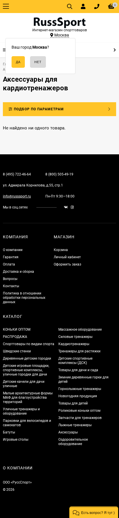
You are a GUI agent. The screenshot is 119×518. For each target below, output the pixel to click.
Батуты (9, 432)
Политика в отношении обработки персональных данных (24, 297)
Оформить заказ (67, 264)
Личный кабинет (67, 257)
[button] (93, 512)
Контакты (11, 286)
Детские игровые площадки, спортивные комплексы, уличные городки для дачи (26, 370)
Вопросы (10, 279)
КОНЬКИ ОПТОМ (16, 329)
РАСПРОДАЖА (15, 337)
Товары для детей (73, 403)
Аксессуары (68, 432)
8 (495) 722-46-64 (17, 174)
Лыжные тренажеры (75, 425)
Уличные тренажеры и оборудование (21, 411)
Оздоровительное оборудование (73, 442)
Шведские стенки (17, 351)
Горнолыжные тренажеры (79, 389)
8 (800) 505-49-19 (59, 174)
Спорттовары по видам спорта (28, 344)
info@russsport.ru (17, 196)
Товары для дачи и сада (78, 370)
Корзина (61, 250)
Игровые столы (15, 440)
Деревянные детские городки (27, 358)
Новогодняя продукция (77, 396)
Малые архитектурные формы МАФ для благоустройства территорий (28, 397)
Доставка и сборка (18, 272)
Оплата (9, 264)
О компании (13, 250)
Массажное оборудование (80, 329)
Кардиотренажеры (73, 344)
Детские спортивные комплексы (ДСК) (75, 360)
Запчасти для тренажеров (80, 418)
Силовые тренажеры (75, 337)
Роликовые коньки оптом (79, 411)
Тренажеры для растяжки (79, 351)
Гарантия (10, 257)
